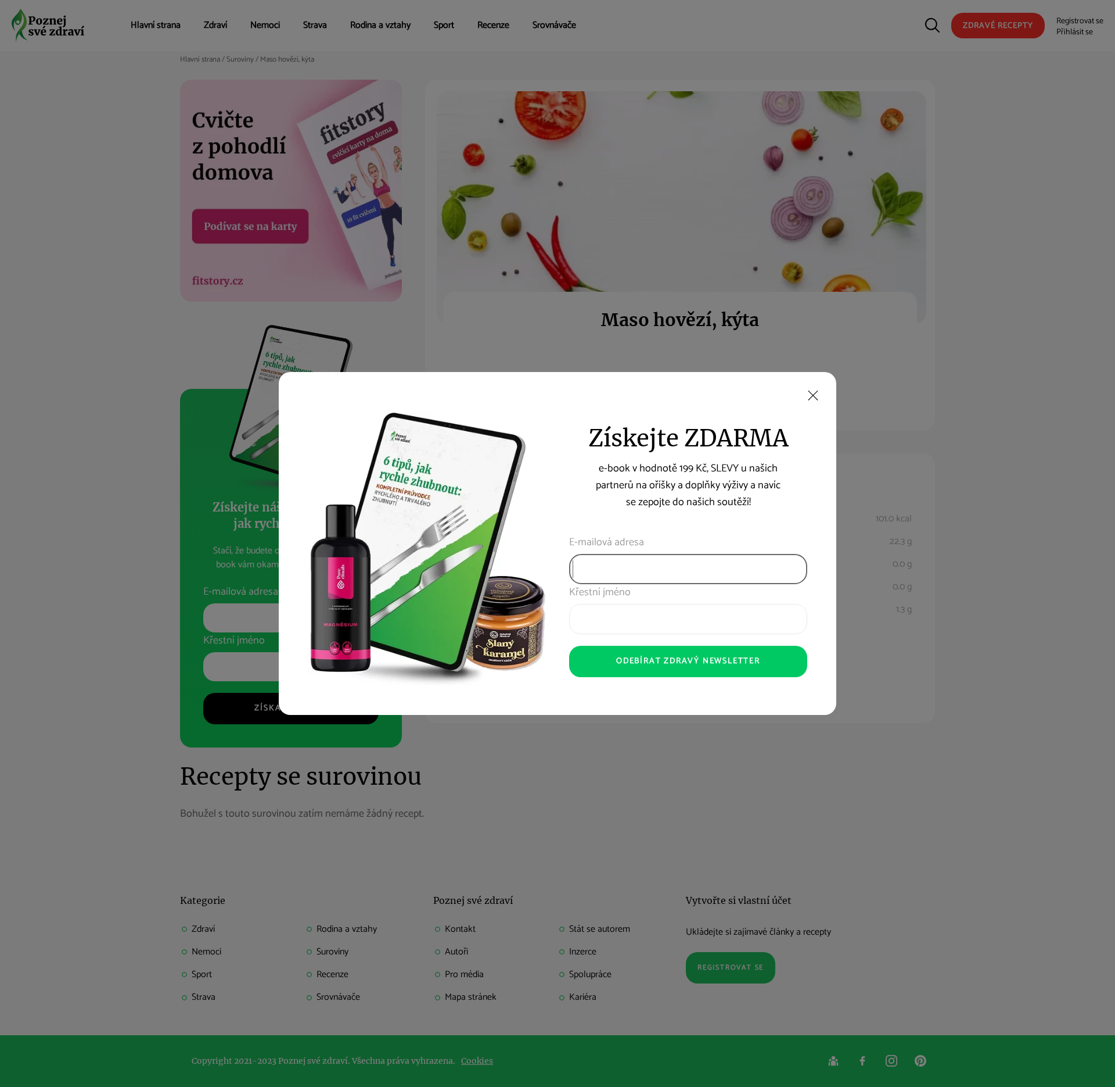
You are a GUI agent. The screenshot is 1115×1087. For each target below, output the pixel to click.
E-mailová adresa (606, 542)
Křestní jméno (600, 592)
